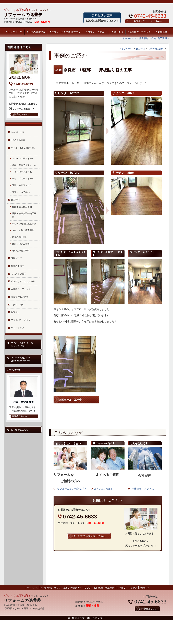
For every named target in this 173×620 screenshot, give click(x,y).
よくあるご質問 (18, 273)
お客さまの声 (17, 266)
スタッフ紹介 (17, 304)
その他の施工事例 (21, 250)
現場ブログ (16, 258)
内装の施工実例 (19, 237)
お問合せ (162, 32)
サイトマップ (17, 328)
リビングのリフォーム (23, 178)
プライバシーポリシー (22, 320)
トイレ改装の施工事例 (23, 230)
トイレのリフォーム (22, 172)
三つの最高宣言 (37, 32)
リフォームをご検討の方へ (66, 32)
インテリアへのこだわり (23, 281)
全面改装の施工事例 (22, 206)
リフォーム (15, 14)
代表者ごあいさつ (19, 297)
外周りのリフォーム (22, 185)
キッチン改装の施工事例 (24, 223)
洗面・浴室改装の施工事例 (24, 215)
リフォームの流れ (97, 32)
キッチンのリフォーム (23, 158)
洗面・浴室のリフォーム (24, 165)
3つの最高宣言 (18, 140)
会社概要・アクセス (140, 32)
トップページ (15, 32)
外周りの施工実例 (21, 244)
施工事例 (118, 32)
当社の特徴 (46, 587)
